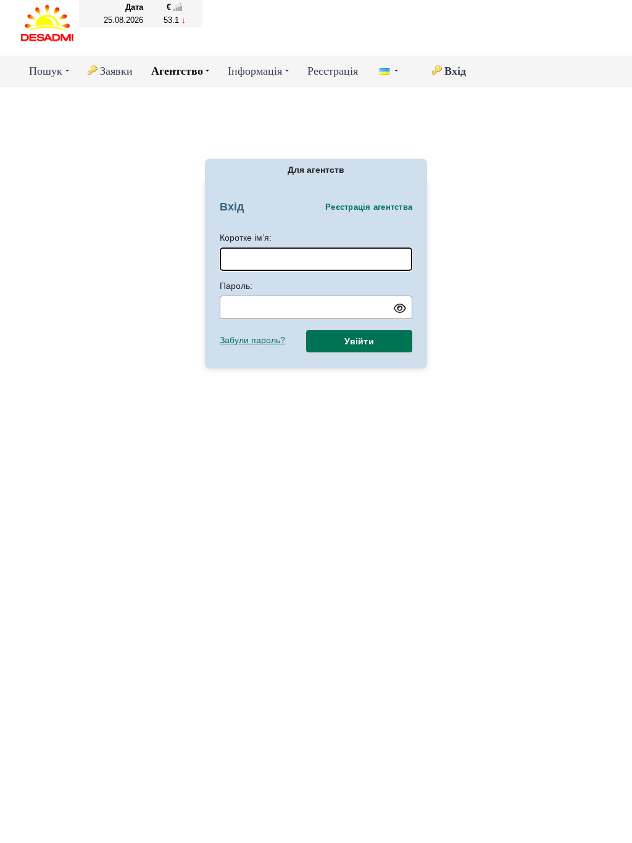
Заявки (116, 71)
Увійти (359, 341)
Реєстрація (332, 71)
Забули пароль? (252, 340)
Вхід (455, 71)
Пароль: (236, 286)
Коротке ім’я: (246, 238)
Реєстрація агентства (368, 207)
